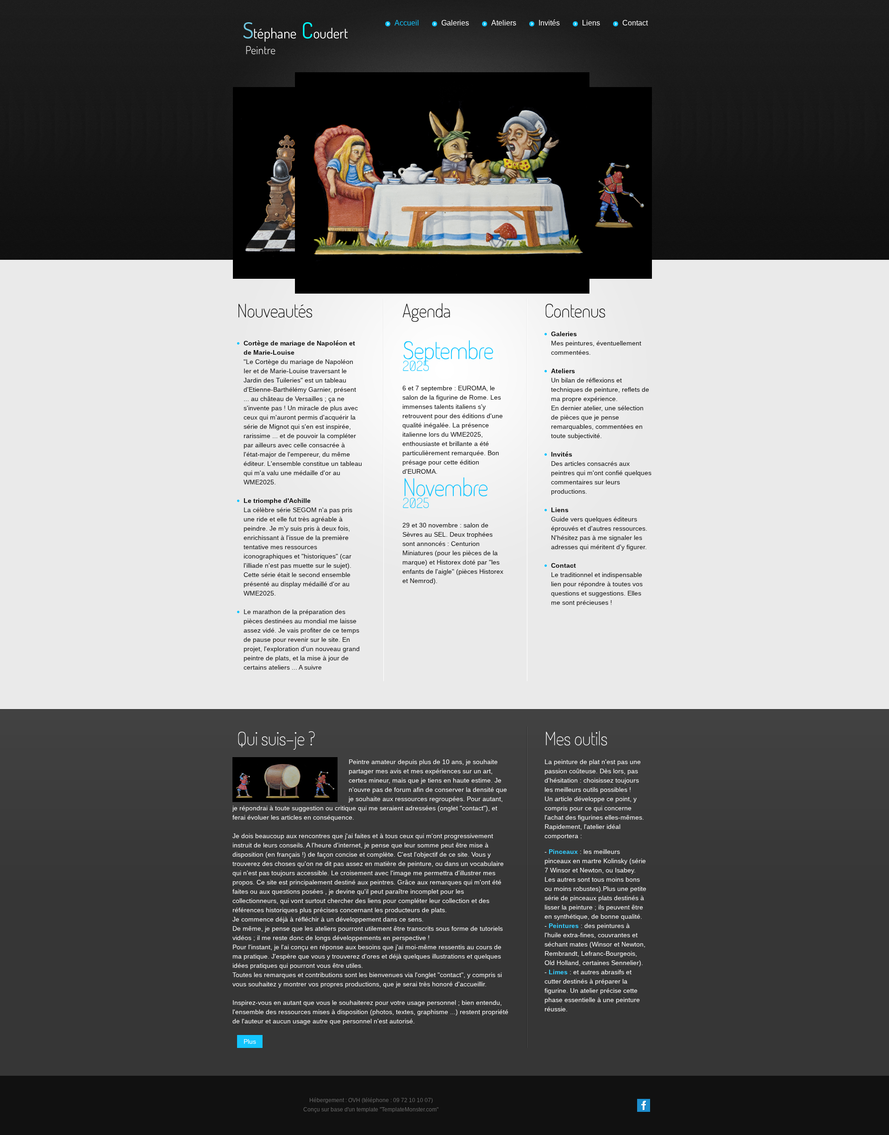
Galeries (455, 23)
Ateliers (503, 23)
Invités (549, 23)
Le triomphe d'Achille (277, 500)
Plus (250, 1041)
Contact (635, 23)
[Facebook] (643, 1103)
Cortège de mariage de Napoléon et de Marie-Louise (299, 347)
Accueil (406, 23)
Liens (591, 23)
